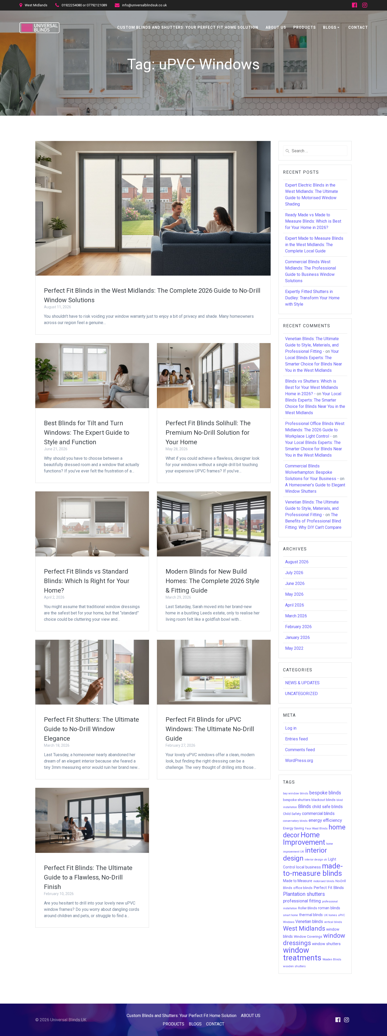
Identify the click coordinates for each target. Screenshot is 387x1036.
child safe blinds (327, 806)
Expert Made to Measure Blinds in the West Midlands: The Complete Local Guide (314, 244)
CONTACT (358, 27)
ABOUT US (276, 27)
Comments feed (300, 749)
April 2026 (294, 605)
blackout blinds (323, 800)
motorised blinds (323, 881)
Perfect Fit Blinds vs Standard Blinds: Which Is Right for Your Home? (87, 581)
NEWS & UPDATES (302, 682)
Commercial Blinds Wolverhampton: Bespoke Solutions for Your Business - (312, 472)
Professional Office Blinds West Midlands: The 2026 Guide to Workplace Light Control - (314, 430)
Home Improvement (304, 839)
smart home (290, 915)
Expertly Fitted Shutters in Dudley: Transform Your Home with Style (312, 298)
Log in (290, 728)
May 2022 (294, 648)
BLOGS (329, 27)
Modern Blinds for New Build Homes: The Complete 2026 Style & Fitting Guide (212, 581)
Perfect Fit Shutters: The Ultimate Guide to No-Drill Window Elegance (91, 729)
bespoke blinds (325, 792)
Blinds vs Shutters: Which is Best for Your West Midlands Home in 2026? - (311, 387)
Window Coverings (308, 937)
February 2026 (298, 626)
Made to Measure (297, 881)
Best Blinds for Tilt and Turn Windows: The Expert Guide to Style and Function (86, 432)
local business (308, 867)
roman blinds (329, 908)
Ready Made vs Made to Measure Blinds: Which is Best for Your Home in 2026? (313, 221)
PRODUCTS (304, 27)
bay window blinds (295, 793)
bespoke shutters (296, 800)
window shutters (326, 943)
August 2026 (297, 561)
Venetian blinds (309, 921)
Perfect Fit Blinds (329, 887)
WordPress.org (299, 760)
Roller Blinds (307, 908)
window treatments (302, 954)
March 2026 (296, 615)
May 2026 (294, 594)
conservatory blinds (295, 821)
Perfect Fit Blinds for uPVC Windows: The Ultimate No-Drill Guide (210, 729)
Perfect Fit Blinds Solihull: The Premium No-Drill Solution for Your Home (208, 432)
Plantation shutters (304, 894)
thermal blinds (311, 915)
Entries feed (296, 738)
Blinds (304, 806)
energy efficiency (325, 820)
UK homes (330, 915)
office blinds (302, 888)
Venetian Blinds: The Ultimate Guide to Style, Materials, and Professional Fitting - (312, 345)
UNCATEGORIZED (301, 693)
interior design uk (316, 859)
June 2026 (295, 583)
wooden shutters (294, 966)
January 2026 (297, 637)
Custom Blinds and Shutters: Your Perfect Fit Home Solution (187, 27)
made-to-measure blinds (313, 870)
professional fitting (302, 900)
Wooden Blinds (331, 959)
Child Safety (292, 814)
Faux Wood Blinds (316, 828)
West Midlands (304, 928)
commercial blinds (318, 813)
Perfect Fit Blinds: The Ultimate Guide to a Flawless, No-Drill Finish (88, 877)
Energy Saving (293, 828)
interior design (305, 854)
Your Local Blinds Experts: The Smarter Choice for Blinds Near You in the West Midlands (313, 449)
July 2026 (294, 572)
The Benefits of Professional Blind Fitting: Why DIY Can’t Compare (313, 521)
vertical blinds (333, 922)
